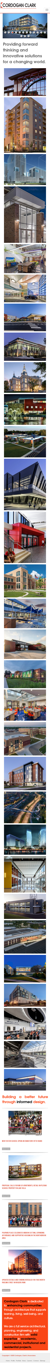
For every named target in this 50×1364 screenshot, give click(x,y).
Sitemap (42, 1360)
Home (8, 1360)
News (24, 1360)
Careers (29, 1360)
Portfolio (18, 1360)
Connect (36, 1360)
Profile (13, 1360)
